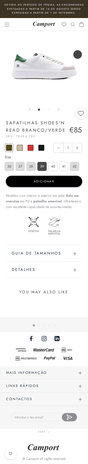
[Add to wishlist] (81, 130)
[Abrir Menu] (6, 24)
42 (75, 166)
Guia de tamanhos (36, 253)
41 (64, 166)
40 (53, 166)
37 (20, 166)
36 (9, 166)
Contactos (19, 398)
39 (42, 166)
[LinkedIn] (57, 338)
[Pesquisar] (73, 24)
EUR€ (42, 432)
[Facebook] (31, 338)
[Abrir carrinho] (81, 24)
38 (31, 166)
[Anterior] (30, 109)
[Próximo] (58, 109)
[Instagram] (44, 338)
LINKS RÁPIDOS (22, 385)
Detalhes (24, 269)
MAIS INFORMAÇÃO (26, 372)
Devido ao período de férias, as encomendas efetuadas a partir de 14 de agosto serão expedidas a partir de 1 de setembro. (44, 9)
